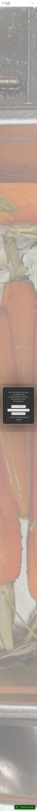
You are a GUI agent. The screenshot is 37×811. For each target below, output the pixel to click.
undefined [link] (19, 419)
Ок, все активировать (18, 406)
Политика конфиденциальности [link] (19, 417)
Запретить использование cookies (18, 410)
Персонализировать (19, 413)
